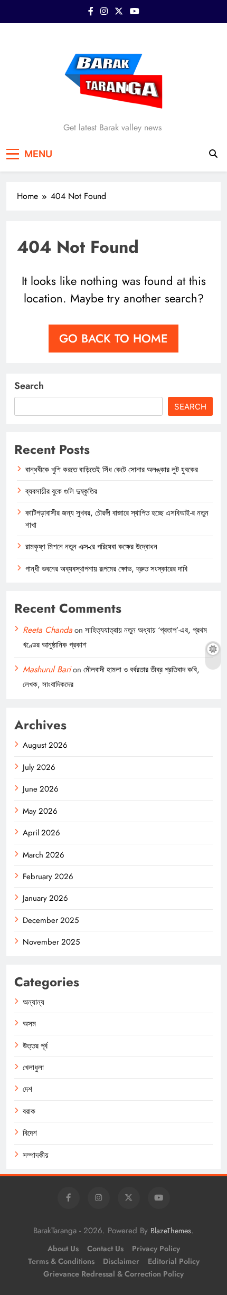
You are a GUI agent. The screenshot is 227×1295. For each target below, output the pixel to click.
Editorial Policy (174, 1261)
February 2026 (48, 876)
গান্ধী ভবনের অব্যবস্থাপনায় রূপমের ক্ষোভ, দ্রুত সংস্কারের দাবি (106, 569)
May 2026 (40, 811)
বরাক (29, 1111)
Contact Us (105, 1248)
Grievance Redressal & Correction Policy (113, 1274)
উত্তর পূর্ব (35, 1046)
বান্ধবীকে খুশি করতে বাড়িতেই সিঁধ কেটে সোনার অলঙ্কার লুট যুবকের (111, 469)
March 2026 (43, 855)
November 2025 (51, 942)
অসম (29, 1024)
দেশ (27, 1089)
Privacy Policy (156, 1248)
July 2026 (39, 767)
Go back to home (113, 338)
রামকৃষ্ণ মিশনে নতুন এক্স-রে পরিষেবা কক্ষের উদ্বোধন (91, 547)
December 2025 (51, 920)
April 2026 (41, 833)
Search (29, 386)
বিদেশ (30, 1133)
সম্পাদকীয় (36, 1155)
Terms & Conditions (61, 1261)
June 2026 (41, 789)
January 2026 (45, 898)
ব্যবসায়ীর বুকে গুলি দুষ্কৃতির (61, 491)
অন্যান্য (33, 1002)
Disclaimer (121, 1261)
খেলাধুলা (33, 1067)
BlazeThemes (170, 1230)
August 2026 (45, 745)
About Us (63, 1248)
